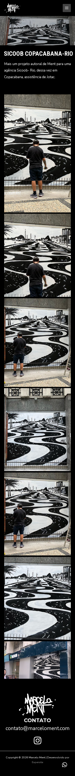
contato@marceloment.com (38, 728)
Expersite (37, 762)
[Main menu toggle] (67, 8)
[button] (37, 740)
